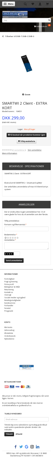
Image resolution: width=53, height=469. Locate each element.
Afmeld (19, 434)
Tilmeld (9, 434)
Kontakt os (8, 292)
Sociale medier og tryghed (14, 297)
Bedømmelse (10, 234)
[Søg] (49, 20)
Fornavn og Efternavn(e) (14, 224)
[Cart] (47, 4)
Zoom (27, 94)
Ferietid (7, 308)
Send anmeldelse (14, 260)
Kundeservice (9, 303)
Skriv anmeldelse (34, 150)
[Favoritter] (32, 4)
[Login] (40, 4)
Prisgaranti (8, 311)
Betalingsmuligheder (12, 300)
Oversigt (7, 295)
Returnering (9, 289)
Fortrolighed (9, 279)
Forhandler (8, 305)
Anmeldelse (9, 240)
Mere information (9, 153)
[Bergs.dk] (15, 13)
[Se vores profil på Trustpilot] (27, 367)
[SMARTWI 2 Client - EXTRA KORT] (26, 65)
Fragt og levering (10, 281)
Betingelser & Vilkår (12, 287)
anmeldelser (19, 150)
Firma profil (9, 284)
